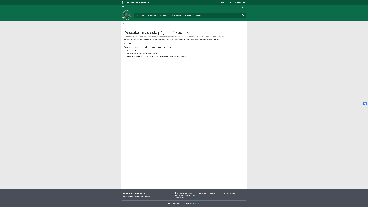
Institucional (152, 15)
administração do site (211, 40)
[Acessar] (245, 7)
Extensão (188, 15)
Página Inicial (140, 15)
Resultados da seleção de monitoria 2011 (140, 56)
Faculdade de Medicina (135, 51)
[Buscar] (243, 15)
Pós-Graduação (176, 15)
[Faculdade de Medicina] (126, 15)
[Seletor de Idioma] (242, 7)
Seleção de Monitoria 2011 (136, 54)
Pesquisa (198, 15)
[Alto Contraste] (123, 7)
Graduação (163, 15)
